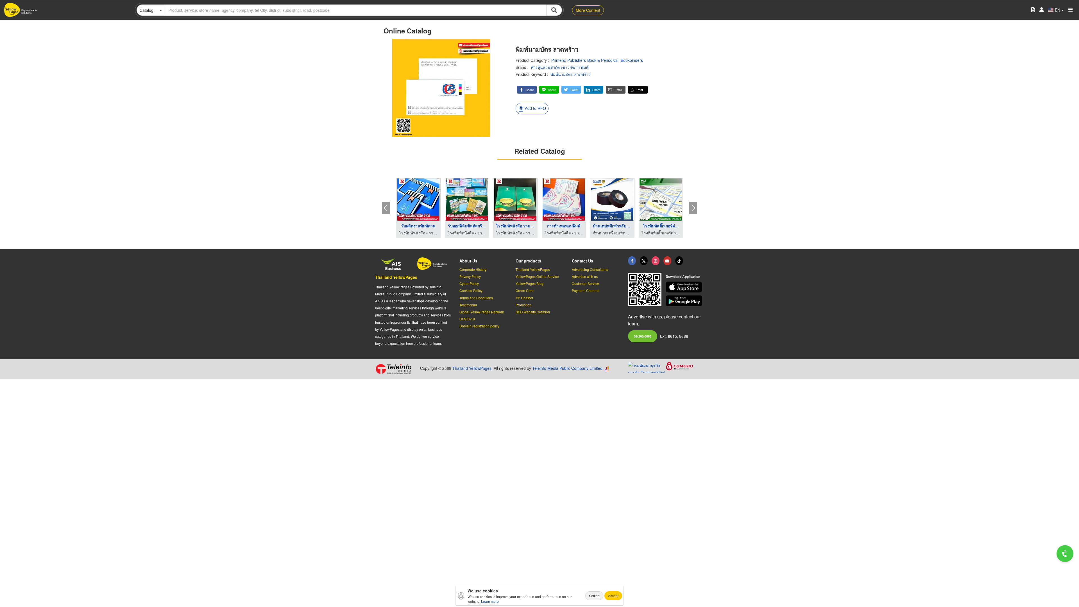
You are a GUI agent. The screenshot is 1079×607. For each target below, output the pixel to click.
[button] (527, 90)
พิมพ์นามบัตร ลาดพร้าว (570, 74)
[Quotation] (1033, 9)
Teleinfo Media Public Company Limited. (568, 368)
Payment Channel (585, 290)
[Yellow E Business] (632, 260)
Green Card (525, 290)
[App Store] (685, 287)
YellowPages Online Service (537, 276)
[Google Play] (685, 300)
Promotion (523, 304)
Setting (594, 595)
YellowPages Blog (529, 283)
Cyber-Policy (469, 283)
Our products (528, 261)
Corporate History (472, 269)
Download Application (683, 276)
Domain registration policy (479, 325)
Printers (558, 60)
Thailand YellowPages (396, 277)
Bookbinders (632, 60)
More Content (588, 10)
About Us (468, 261)
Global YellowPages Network (481, 311)
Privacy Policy (470, 276)
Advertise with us (585, 276)
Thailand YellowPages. (472, 368)
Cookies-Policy (470, 290)
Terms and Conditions (476, 297)
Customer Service (585, 283)
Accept (613, 595)
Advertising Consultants (590, 269)
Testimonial (468, 304)
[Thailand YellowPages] (644, 260)
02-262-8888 (642, 336)
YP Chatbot (524, 297)
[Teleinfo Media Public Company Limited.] (395, 369)
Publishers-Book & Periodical (592, 60)
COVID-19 (467, 318)
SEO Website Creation (533, 311)
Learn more (490, 601)
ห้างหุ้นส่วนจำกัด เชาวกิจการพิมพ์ (559, 67)
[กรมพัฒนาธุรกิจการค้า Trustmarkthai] (647, 367)
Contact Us (582, 261)
